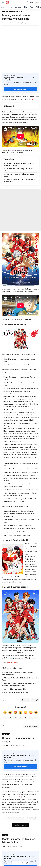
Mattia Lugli (5, 745)
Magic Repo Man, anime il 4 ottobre (16, 692)
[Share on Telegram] (22, 863)
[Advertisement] (20, 51)
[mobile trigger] (3, 2)
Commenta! (16, 23)
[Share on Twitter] (18, 863)
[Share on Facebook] (14, 863)
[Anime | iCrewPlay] (7, 2)
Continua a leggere (20, 825)
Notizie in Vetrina (15, 11)
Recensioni (6, 734)
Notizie (5, 11)
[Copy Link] (27, 863)
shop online (17, 797)
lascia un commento (32, 726)
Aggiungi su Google (20, 89)
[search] (27, 2)
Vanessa (4, 23)
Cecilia (3, 846)
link (32, 99)
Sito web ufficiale (12, 663)
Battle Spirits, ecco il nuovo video (15, 689)
